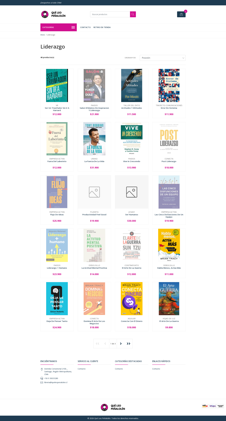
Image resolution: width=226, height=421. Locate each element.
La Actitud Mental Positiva (94, 268)
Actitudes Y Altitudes (131, 108)
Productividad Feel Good (94, 214)
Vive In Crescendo (131, 161)
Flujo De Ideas (57, 214)
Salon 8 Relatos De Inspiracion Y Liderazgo (94, 109)
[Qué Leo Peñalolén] (53, 14)
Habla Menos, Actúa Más (169, 268)
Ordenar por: (130, 58)
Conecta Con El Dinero (131, 321)
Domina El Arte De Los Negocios (94, 322)
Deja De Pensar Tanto (57, 321)
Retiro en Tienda (102, 27)
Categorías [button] (48, 27)
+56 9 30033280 (51, 378)
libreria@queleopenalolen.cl (55, 382)
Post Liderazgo (169, 161)
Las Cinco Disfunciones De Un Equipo (169, 215)
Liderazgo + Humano (57, 268)
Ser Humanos (131, 214)
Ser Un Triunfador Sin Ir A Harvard (57, 109)
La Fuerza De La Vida (94, 161)
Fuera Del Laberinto (56, 161)
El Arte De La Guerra (131, 268)
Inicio (42, 34)
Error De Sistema (169, 108)
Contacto (85, 27)
